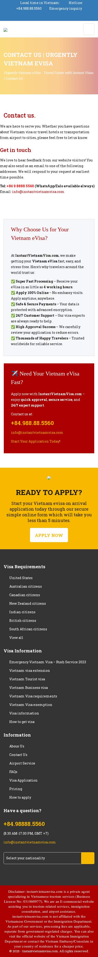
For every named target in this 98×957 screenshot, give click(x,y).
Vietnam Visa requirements (33, 696)
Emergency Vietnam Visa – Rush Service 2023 (47, 662)
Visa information (24, 713)
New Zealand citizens (27, 603)
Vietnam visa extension (29, 670)
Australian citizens (25, 586)
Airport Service (22, 763)
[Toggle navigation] (88, 29)
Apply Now (49, 535)
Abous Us (16, 746)
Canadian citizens (24, 595)
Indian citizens (22, 612)
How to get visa (21, 721)
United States (21, 578)
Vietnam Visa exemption (30, 704)
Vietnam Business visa (28, 687)
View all (16, 637)
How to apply (20, 797)
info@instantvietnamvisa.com (38, 191)
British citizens (22, 620)
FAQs (13, 771)
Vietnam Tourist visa (27, 679)
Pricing (15, 789)
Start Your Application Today (35, 441)
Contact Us (18, 754)
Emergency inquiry (65, 8)
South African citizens (28, 629)
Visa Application (23, 780)
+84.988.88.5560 (29, 8)
